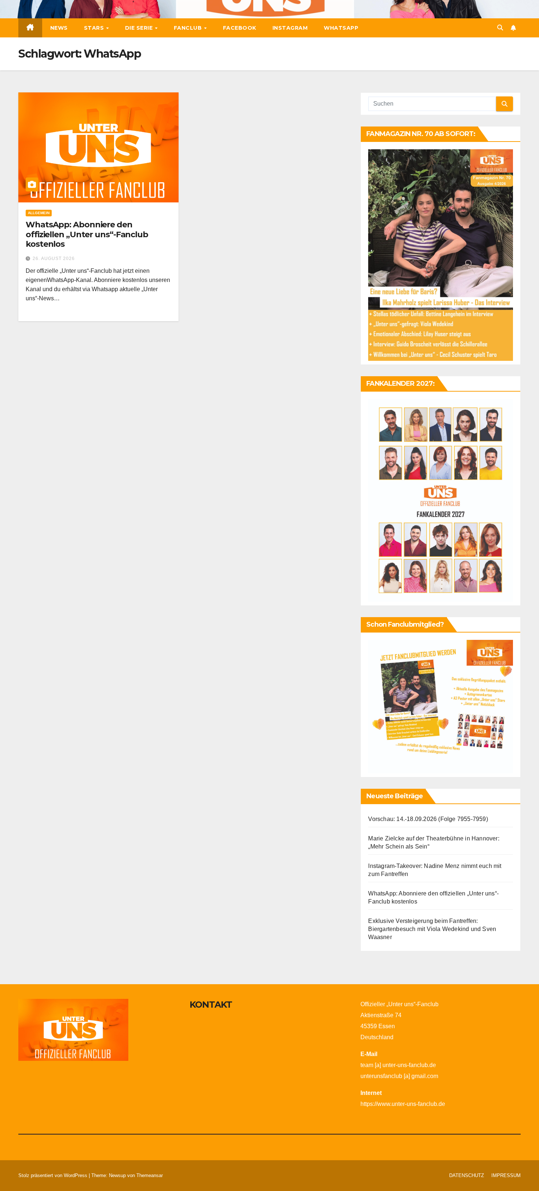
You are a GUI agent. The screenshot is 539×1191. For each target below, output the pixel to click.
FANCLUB (188, 28)
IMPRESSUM (506, 1175)
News (59, 28)
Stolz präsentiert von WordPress (53, 1175)
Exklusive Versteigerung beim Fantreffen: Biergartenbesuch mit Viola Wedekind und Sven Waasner (432, 929)
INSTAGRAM (290, 28)
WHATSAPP (341, 28)
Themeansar (149, 1175)
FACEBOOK (239, 28)
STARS (95, 28)
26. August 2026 (54, 258)
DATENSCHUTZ (466, 1175)
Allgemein (39, 213)
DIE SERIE (139, 28)
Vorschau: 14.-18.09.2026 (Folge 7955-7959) (428, 819)
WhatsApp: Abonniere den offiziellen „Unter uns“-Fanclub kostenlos (87, 234)
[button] (500, 28)
